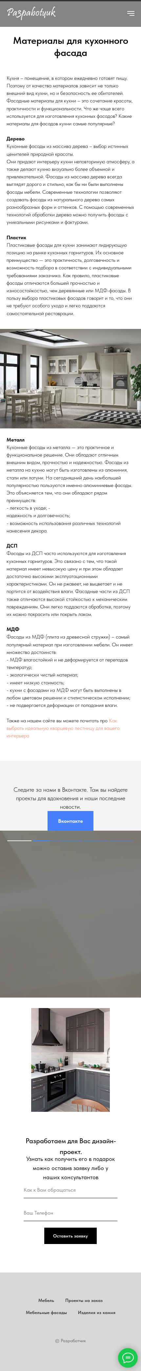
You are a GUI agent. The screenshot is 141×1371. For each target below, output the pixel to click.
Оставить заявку (70, 1235)
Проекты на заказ (84, 1300)
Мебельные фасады (46, 1312)
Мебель (46, 1300)
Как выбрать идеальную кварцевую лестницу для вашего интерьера (63, 728)
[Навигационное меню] (130, 13)
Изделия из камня (96, 1312)
